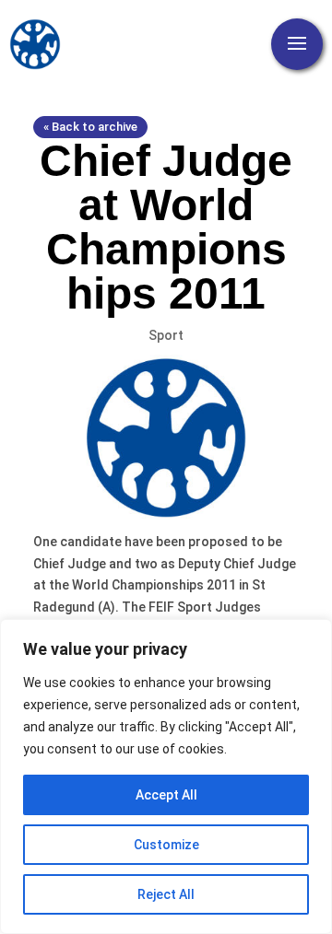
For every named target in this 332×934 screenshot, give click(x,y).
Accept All (166, 795)
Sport (166, 335)
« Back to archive (90, 127)
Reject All (166, 894)
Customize (166, 844)
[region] (166, 776)
